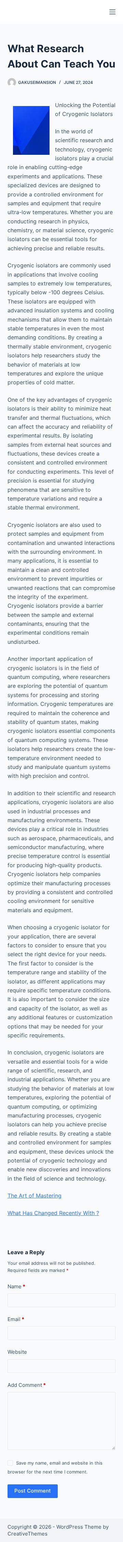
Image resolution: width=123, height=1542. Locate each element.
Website (17, 1352)
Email (16, 1319)
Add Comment (27, 1385)
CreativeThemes (27, 1533)
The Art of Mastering (35, 1195)
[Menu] (112, 12)
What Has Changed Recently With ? (53, 1213)
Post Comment (32, 1490)
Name (16, 1286)
